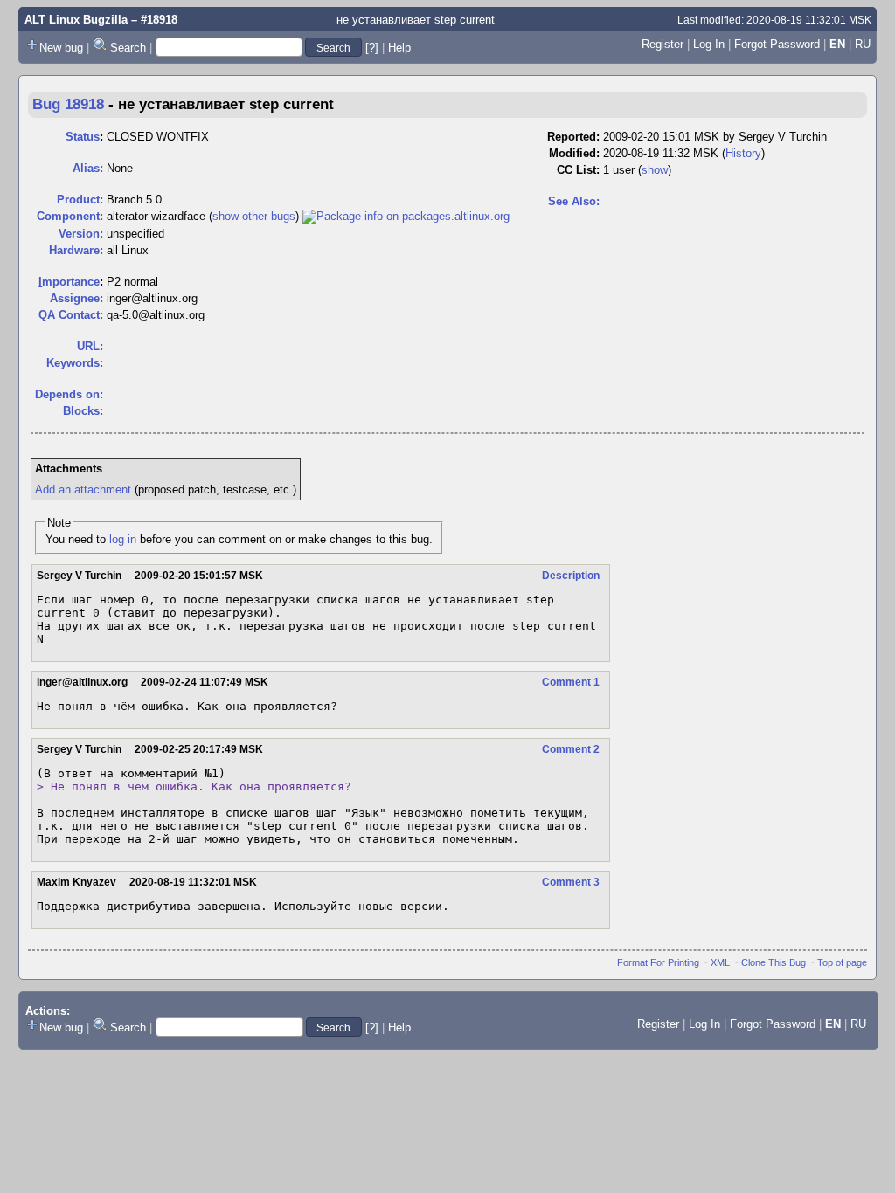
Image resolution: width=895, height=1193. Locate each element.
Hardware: (76, 250)
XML (720, 962)
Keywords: (74, 362)
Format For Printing (658, 962)
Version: (81, 233)
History (743, 153)
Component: (70, 216)
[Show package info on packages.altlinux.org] (406, 216)
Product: (80, 199)
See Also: (574, 201)
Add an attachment (83, 489)
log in (122, 539)
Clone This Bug (773, 962)
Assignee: (76, 298)
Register (662, 44)
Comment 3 (571, 882)
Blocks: (83, 410)
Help (399, 47)
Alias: (88, 168)
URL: (90, 346)
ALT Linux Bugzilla (76, 19)
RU (863, 44)
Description (571, 575)
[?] (371, 47)
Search (128, 47)
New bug (61, 47)
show (655, 169)
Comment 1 (571, 682)
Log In (709, 44)
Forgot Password (777, 44)
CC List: (578, 169)
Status (83, 136)
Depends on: (69, 394)
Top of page (842, 962)
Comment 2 (571, 749)
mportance (69, 281)
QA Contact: (70, 314)
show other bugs (253, 216)
